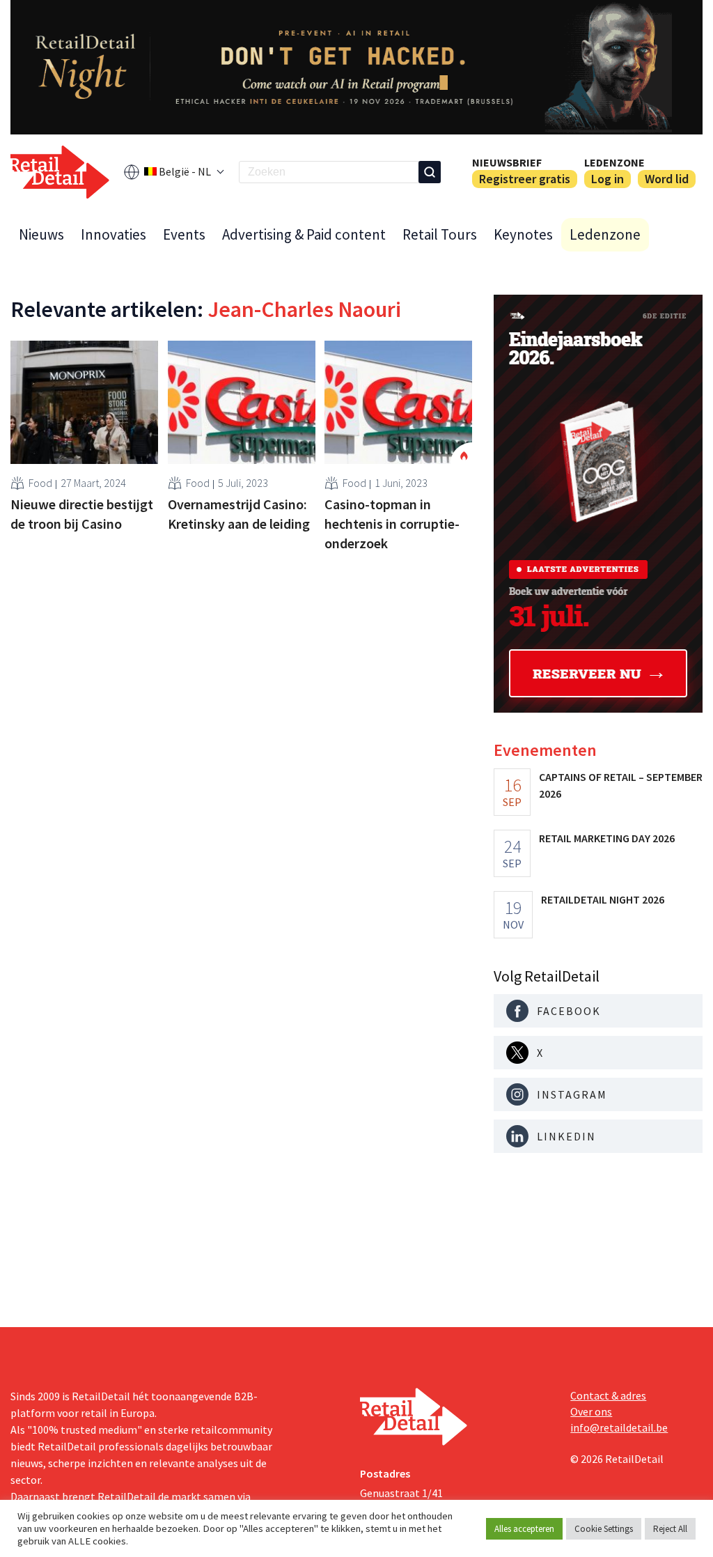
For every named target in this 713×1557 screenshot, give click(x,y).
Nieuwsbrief (507, 162)
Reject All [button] (670, 1529)
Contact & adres (608, 1395)
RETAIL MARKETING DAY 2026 (607, 838)
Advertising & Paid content (304, 234)
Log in (607, 179)
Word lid (667, 179)
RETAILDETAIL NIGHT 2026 (602, 899)
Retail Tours (439, 234)
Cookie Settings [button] (603, 1529)
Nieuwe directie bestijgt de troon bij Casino (81, 513)
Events (184, 234)
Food (40, 483)
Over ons (591, 1411)
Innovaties (113, 234)
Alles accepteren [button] (524, 1529)
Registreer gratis (524, 179)
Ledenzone (614, 162)
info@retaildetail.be (619, 1427)
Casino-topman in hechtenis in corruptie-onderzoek (392, 523)
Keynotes (523, 234)
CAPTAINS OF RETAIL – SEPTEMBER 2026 (621, 785)
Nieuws (41, 234)
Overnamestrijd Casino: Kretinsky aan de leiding (239, 513)
